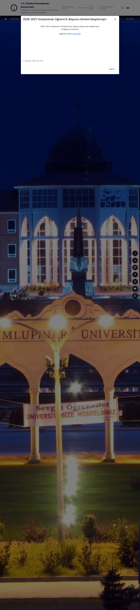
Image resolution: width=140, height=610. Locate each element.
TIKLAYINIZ (76, 34)
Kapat (111, 69)
